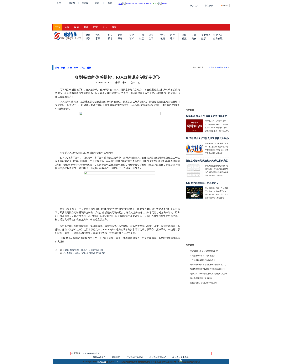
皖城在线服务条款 (180, 357)
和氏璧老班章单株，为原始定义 (202, 183)
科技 (114, 27)
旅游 (184, 35)
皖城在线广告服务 (135, 357)
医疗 (120, 38)
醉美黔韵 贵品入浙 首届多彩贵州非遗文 (206, 116)
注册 (110, 3)
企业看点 (206, 35)
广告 (211, 67)
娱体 (76, 27)
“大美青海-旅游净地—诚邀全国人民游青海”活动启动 (84, 253)
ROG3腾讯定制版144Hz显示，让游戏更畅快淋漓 (83, 250)
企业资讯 (218, 38)
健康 (120, 35)
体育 (151, 35)
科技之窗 (95, 353)
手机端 (85, 3)
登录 (97, 3)
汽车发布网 (87, 353)
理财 (172, 38)
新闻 (67, 27)
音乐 (162, 35)
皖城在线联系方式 (158, 357)
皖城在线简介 (99, 357)
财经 (86, 27)
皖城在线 (218, 67)
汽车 (95, 27)
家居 (97, 38)
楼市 (110, 38)
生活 (141, 38)
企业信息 (218, 35)
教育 (162, 38)
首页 (59, 3)
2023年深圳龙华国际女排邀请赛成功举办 (207, 138)
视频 (184, 38)
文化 (131, 35)
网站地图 (116, 357)
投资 (88, 38)
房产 (172, 35)
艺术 (131, 38)
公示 (151, 38)
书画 (141, 35)
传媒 (194, 35)
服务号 (72, 3)
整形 (203, 38)
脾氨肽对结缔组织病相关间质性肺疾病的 (207, 160)
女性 (104, 27)
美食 (194, 38)
